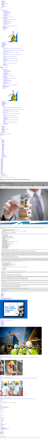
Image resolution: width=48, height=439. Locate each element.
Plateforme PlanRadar (5, 10)
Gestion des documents (7, 21)
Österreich (3, 149)
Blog (2, 2)
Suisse (2, 153)
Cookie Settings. (39, 437)
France (2, 146)
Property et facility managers (4, 44)
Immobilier (2, 295)
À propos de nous (3, 5)
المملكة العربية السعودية (4, 156)
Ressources (2, 0)
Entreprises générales (4, 43)
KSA (1, 173)
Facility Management (3, 294)
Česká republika (3, 144)
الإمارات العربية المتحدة (4, 157)
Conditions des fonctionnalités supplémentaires (5, 428)
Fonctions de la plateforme (4, 76)
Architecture (2, 293)
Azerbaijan (2, 160)
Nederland (3, 148)
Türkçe (2, 154)
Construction (2, 321)
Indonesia (3, 142)
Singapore (2, 161)
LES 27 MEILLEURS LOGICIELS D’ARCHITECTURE (6, 298)
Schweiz (3, 151)
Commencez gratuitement (3, 231)
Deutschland (3, 145)
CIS (2, 143)
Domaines (2, 46)
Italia (2, 147)
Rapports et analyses (7, 23)
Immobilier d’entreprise (5, 59)
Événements (3, 128)
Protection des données (3, 427)
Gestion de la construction (7, 12)
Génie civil (2, 322)
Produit (1, 9)
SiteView (4, 35)
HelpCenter (3, 1)
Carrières (3, 130)
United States (3, 140)
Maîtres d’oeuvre (3, 45)
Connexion (2, 7)
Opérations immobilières (7, 14)
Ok (0, 438)
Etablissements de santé (5, 64)
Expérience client (3, 127)
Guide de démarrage (4, 126)
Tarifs (1, 65)
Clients (1, 42)
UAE (1, 174)
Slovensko (3, 152)
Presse (2, 131)
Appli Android (2, 431)
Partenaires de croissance (4, 6)
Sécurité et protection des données (5, 3)
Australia (3, 141)
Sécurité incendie (4, 61)
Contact (3, 4)
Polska (2, 150)
